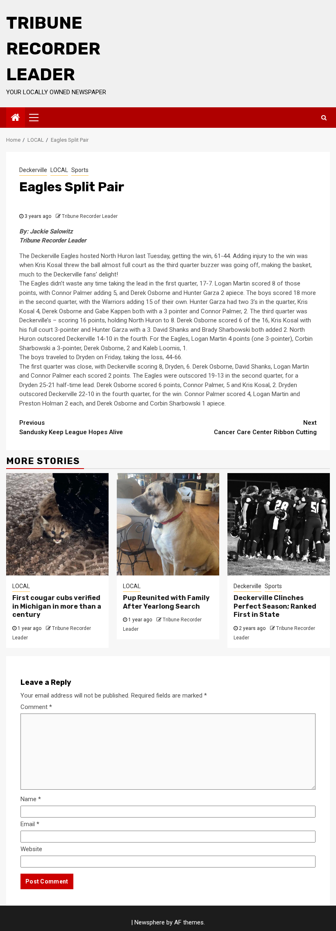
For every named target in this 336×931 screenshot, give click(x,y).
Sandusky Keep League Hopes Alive (71, 427)
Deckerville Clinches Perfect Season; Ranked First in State (275, 606)
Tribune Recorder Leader (53, 49)
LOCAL (59, 170)
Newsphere (149, 922)
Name (30, 799)
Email (29, 824)
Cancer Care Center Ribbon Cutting (265, 427)
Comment (36, 707)
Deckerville (33, 170)
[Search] (324, 117)
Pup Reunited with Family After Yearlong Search (166, 602)
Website (31, 849)
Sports (80, 170)
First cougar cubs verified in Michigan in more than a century (56, 606)
